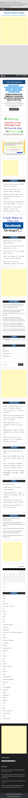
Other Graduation (17, 88)
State (17, 92)
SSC (4, 705)
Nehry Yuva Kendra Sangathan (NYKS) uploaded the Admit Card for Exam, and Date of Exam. (14, 465)
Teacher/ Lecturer (7, 710)
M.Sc (4, 661)
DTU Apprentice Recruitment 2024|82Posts (14, 528)
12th (4, 598)
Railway (5, 697)
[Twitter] (16, 75)
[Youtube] (23, 75)
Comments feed (7, 353)
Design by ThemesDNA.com (14, 796)
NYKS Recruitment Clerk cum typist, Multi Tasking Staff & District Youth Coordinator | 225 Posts (13, 306)
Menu (4, 9)
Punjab (20, 90)
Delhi (4, 635)
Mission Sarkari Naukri (14, 13)
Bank (4, 616)
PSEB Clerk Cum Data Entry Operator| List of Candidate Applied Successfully (13, 439)
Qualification (12, 92)
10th (4, 595)
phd (4, 684)
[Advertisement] (14, 30)
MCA (4, 669)
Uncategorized (6, 713)
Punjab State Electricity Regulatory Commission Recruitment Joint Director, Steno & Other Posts (14, 97)
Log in (4, 348)
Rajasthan (5, 700)
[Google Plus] (19, 75)
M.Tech (4, 663)
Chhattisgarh (6, 629)
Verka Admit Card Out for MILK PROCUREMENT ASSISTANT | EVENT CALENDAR (14, 473)
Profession (14, 90)
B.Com (4, 611)
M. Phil (4, 656)
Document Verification (8, 640)
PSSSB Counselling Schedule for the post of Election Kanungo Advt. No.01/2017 (14, 417)
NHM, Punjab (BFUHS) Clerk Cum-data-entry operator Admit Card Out (14, 458)
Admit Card (5, 603)
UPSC (4, 716)
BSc (4, 622)
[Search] (26, 75)
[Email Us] (25, 75)
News (4, 674)
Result (4, 703)
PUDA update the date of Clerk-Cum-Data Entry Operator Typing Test (14, 432)
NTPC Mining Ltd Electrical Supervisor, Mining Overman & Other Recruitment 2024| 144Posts (14, 524)
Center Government (8, 624)
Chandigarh (16, 85)
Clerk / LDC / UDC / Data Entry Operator (14, 87)
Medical (5, 671)
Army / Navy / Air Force (8, 606)
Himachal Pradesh (7, 648)
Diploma (5, 637)
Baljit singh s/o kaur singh (9, 310)
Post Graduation (7, 687)
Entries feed (6, 350)
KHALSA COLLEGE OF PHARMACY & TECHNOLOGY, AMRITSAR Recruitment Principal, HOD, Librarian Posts (14, 319)
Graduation (8, 88)
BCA (4, 619)
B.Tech (10, 85)
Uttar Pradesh (6, 718)
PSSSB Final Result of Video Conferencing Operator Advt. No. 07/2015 (14, 495)
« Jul (4, 587)
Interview (5, 650)
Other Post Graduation (8, 679)
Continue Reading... (14, 109)
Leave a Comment (18, 102)
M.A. (4, 658)
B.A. (4, 609)
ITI (3, 653)
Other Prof (8, 90)
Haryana (5, 645)
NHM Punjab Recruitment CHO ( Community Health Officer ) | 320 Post (13, 196)
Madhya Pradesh (7, 666)
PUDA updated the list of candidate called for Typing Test (13, 425)
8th (3, 601)
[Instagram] (21, 75)
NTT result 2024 (9, 484)
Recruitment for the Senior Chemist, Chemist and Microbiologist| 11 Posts (13, 209)
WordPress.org (6, 356)
